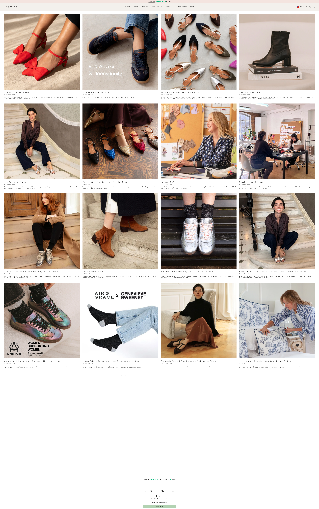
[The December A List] (42, 141)
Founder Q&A (167, 182)
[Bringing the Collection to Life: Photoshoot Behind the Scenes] (277, 231)
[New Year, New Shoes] (277, 52)
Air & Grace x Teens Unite (96, 92)
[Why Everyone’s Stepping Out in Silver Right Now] (199, 231)
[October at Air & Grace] (277, 141)
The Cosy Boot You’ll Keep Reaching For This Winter (32, 272)
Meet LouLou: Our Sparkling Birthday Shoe (104, 182)
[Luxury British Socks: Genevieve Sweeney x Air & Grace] (120, 320)
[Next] (142, 375)
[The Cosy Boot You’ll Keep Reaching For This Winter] (42, 231)
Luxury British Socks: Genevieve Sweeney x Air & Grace (111, 361)
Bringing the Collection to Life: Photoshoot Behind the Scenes (272, 272)
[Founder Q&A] (199, 141)
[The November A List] (120, 231)
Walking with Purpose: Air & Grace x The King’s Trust (32, 361)
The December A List (15, 182)
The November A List (93, 272)
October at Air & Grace (251, 182)
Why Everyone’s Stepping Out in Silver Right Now (187, 272)
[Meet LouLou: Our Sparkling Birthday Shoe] (120, 141)
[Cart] (314, 7)
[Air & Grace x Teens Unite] (120, 52)
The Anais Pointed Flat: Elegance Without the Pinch (188, 361)
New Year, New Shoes (250, 92)
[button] (128, 7)
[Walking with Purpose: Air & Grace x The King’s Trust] (42, 320)
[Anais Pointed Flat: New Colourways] (199, 52)
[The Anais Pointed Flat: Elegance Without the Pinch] (199, 320)
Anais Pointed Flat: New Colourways (180, 92)
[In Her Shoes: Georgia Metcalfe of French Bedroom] (277, 320)
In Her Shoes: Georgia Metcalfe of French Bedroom (266, 361)
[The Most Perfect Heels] (42, 52)
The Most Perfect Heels (16, 92)
